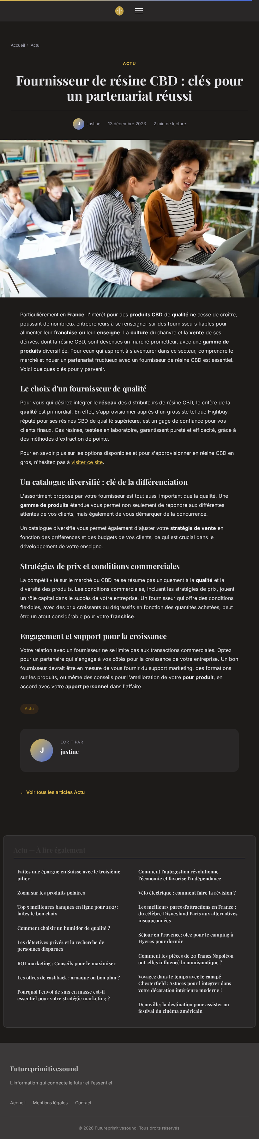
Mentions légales (50, 1102)
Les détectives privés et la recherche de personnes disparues (60, 945)
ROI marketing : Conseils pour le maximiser (66, 963)
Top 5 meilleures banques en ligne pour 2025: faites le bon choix (67, 910)
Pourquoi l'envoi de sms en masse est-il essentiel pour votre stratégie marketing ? (63, 995)
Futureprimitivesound (44, 1068)
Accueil (18, 45)
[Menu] (139, 11)
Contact (83, 1102)
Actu (35, 45)
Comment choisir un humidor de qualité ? (63, 928)
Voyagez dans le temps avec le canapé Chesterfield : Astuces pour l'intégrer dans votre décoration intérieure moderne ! (184, 983)
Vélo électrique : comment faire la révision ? (187, 892)
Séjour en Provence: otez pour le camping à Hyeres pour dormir (185, 937)
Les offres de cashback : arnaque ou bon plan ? (68, 977)
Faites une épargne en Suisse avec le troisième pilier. (68, 874)
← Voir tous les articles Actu (52, 792)
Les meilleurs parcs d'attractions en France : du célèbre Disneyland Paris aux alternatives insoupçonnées (188, 914)
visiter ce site (87, 462)
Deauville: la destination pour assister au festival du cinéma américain (183, 1007)
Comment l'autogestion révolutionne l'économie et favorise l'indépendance (179, 874)
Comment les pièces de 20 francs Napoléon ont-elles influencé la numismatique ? (185, 959)
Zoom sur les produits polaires (51, 892)
